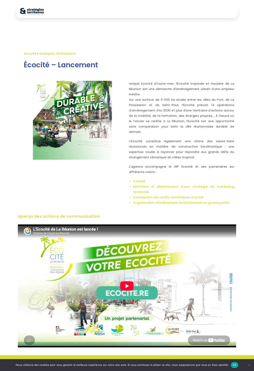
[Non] (249, 365)
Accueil (30, 53)
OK (235, 364)
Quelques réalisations (57, 53)
